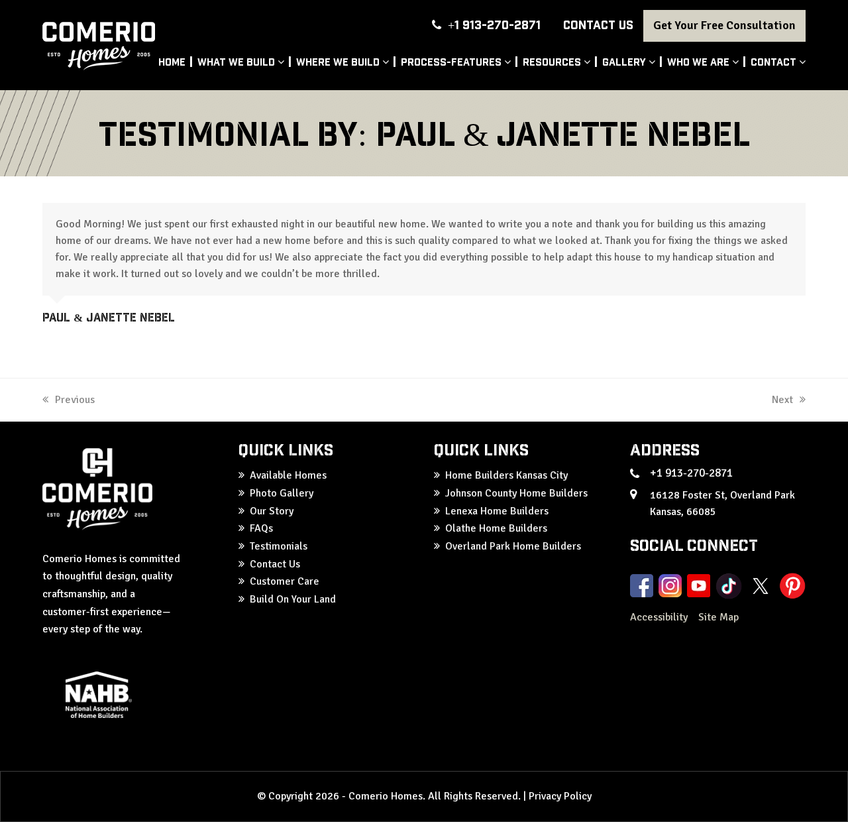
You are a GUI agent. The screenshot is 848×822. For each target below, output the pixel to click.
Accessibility (660, 617)
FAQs (261, 528)
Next (783, 399)
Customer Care (284, 581)
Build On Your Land (293, 599)
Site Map (718, 617)
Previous (75, 399)
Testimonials (278, 546)
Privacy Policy (560, 796)
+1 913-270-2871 (494, 24)
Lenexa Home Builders (497, 511)
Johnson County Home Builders (516, 493)
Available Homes (288, 475)
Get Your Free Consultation (724, 25)
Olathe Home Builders (496, 528)
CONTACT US (598, 24)
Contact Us (275, 564)
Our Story (271, 511)
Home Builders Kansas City (506, 475)
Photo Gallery (281, 493)
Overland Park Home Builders (513, 546)
